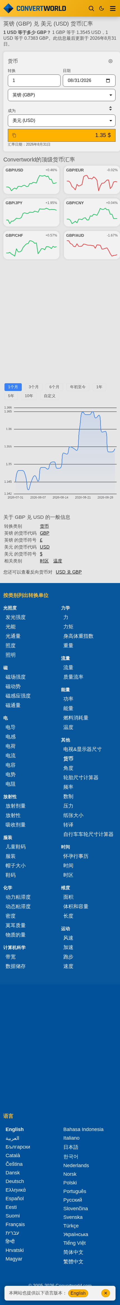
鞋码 (11, 875)
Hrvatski (15, 1250)
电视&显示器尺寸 (82, 749)
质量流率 (73, 677)
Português (74, 1191)
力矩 (68, 626)
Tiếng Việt (74, 1243)
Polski (70, 1183)
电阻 (11, 784)
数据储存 (16, 966)
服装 (11, 856)
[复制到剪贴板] (14, 135)
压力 (68, 806)
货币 (44, 526)
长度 (68, 916)
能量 (68, 708)
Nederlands (76, 1165)
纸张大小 (73, 815)
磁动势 (13, 686)
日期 (67, 70)
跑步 (68, 957)
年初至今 (78, 387)
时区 (44, 561)
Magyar (14, 1259)
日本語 (70, 1147)
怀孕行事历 (75, 856)
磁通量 (13, 705)
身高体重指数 (78, 636)
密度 (11, 916)
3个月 (34, 387)
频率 (68, 787)
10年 (29, 396)
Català (13, 1155)
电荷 (11, 746)
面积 (68, 897)
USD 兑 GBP (69, 572)
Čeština (14, 1164)
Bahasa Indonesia (83, 1129)
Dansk (13, 1173)
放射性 (13, 815)
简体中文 (73, 1252)
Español (15, 1198)
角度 (68, 768)
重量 (68, 645)
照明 (11, 655)
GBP (44, 533)
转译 (68, 825)
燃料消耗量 (75, 718)
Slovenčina (75, 1208)
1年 (99, 387)
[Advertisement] (60, 323)
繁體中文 (73, 1261)
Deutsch (15, 1181)
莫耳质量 (16, 925)
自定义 (50, 396)
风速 (68, 938)
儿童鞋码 (16, 847)
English (78, 1293)
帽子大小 (16, 865)
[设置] (110, 61)
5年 (11, 396)
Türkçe (71, 1226)
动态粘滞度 (18, 906)
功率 (68, 699)
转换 (12, 70)
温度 (57, 561)
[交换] (110, 108)
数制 (68, 796)
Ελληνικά (16, 1190)
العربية (12, 1138)
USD (45, 547)
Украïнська (75, 1234)
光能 (11, 626)
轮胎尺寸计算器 (81, 777)
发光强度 (16, 617)
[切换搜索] (92, 8)
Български (18, 1147)
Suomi (13, 1216)
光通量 (13, 636)
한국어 (70, 1156)
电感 (11, 736)
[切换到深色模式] (102, 8)
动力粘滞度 (18, 897)
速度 (68, 966)
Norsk (69, 1174)
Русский (72, 1200)
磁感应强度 (18, 696)
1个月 (13, 387)
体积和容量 (75, 906)
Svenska (73, 1217)
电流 (11, 755)
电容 (11, 765)
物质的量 (16, 935)
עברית (12, 1233)
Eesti (11, 1207)
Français (15, 1224)
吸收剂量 (16, 825)
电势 (11, 774)
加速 (68, 947)
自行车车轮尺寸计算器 (88, 834)
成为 (12, 110)
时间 (68, 865)
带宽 (11, 957)
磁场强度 (16, 677)
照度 (11, 645)
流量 (68, 667)
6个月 (54, 387)
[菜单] (113, 8)
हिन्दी (10, 1241)
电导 (11, 727)
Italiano (71, 1138)
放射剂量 (16, 806)
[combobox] (57, 95)
